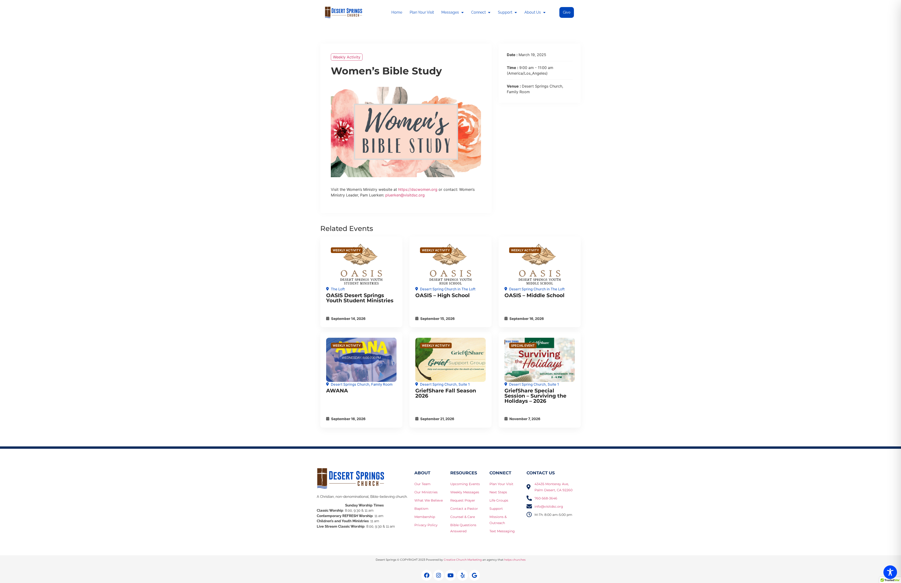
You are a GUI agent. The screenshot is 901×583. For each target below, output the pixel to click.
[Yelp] (462, 575)
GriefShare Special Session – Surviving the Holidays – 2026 (535, 395)
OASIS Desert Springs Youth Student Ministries (359, 298)
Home (396, 12)
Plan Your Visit (422, 12)
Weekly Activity (346, 57)
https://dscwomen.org (417, 189)
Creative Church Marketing (463, 559)
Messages (450, 12)
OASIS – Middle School (534, 295)
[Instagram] (438, 575)
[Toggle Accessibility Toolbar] (890, 572)
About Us (532, 12)
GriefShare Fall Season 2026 (445, 393)
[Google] (474, 575)
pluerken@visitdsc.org (405, 195)
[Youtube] (450, 575)
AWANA (337, 390)
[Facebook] (426, 575)
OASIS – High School (442, 295)
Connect (478, 12)
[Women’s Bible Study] (361, 264)
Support (505, 12)
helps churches (515, 559)
